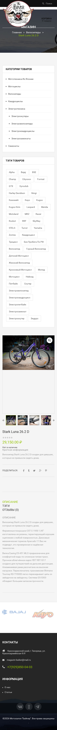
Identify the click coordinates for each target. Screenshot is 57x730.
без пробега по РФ (34, 242)
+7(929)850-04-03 (19, 667)
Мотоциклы (14, 86)
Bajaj (23, 172)
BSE (34, 172)
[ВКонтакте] (20, 706)
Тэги (6, 505)
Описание (10, 501)
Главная (17, 32)
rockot (12, 221)
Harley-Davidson (17, 193)
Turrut (25, 228)
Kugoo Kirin (14, 207)
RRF (24, 221)
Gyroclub (23, 186)
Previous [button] (3, 420)
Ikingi (34, 193)
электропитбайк (17, 304)
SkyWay (36, 221)
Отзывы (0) (10, 509)
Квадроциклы (15, 101)
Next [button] (54, 420)
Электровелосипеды (22, 123)
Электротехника (16, 108)
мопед (41, 269)
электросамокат (17, 311)
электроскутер (16, 318)
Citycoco (26, 179)
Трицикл (13, 242)
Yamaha (38, 228)
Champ (12, 179)
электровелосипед (18, 290)
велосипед (14, 249)
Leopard (31, 207)
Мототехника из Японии (20, 79)
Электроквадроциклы (23, 131)
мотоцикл (14, 276)
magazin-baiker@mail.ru (19, 660)
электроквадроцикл (19, 297)
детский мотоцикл (19, 256)
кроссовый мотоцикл (20, 269)
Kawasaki (14, 200)
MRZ (27, 214)
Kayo (27, 200)
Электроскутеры (20, 116)
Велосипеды (33, 32)
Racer (38, 214)
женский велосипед (19, 262)
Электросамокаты (21, 138)
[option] (28, 352)
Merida (44, 207)
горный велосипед (36, 249)
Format (40, 179)
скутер (27, 283)
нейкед (29, 276)
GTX (11, 186)
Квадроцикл (28, 235)
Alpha (12, 172)
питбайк (13, 283)
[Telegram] (37, 706)
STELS (12, 228)
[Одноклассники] (29, 706)
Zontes (12, 235)
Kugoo (39, 200)
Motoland (13, 214)
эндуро (34, 318)
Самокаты (13, 146)
